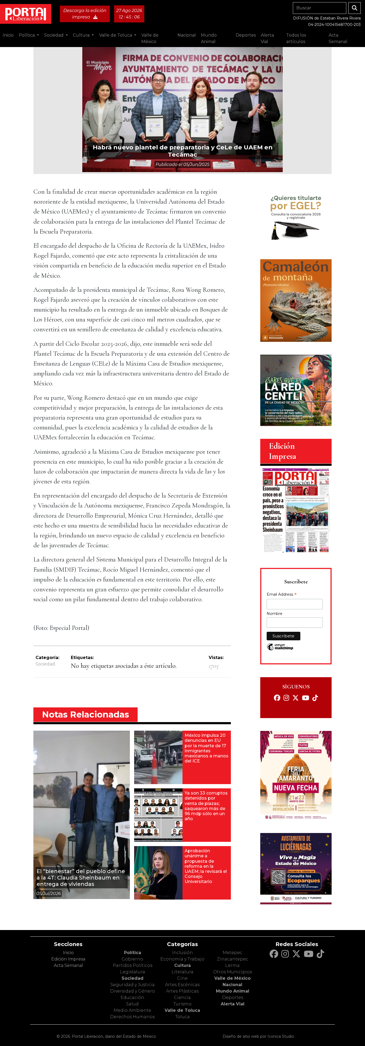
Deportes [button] (246, 35)
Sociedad (45, 664)
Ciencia (182, 997)
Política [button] (27, 35)
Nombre (274, 613)
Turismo (182, 1003)
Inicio (8, 35)
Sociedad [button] (54, 35)
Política (132, 952)
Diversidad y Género (132, 991)
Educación (132, 997)
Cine (182, 978)
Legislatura (132, 971)
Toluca (182, 1016)
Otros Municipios (232, 971)
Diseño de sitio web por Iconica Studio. (259, 1036)
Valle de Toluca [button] (116, 35)
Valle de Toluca (182, 1010)
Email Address (282, 595)
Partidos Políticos (132, 965)
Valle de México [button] (149, 38)
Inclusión (182, 952)
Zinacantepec (232, 959)
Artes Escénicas (182, 984)
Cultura (182, 965)
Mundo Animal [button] (209, 38)
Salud (132, 1003)
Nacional (232, 984)
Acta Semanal (338, 38)
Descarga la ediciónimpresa (84, 14)
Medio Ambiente (132, 1010)
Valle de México (232, 978)
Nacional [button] (186, 35)
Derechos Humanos (132, 1016)
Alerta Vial (232, 1003)
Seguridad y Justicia (132, 984)
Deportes (232, 997)
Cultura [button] (82, 35)
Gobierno (132, 959)
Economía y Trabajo (182, 959)
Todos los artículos (296, 38)
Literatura (182, 971)
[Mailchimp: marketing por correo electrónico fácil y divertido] (280, 649)
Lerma (232, 965)
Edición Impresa (68, 959)
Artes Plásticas (182, 991)
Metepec (232, 952)
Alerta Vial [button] (267, 38)
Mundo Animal (232, 991)
